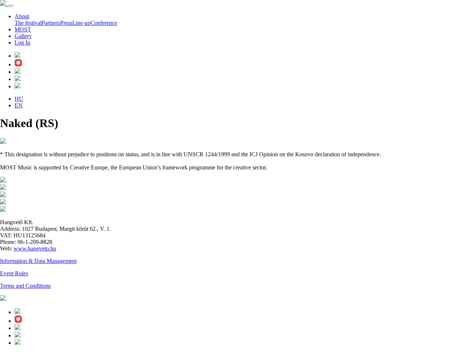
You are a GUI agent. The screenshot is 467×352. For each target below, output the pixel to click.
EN (19, 105)
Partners (51, 23)
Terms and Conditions (25, 286)
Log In (22, 42)
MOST (23, 29)
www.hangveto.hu (34, 248)
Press (66, 23)
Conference (103, 23)
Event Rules (14, 273)
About (22, 16)
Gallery (23, 36)
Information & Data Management (38, 261)
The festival (28, 23)
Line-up (81, 23)
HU (19, 99)
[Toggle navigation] (10, 6)
